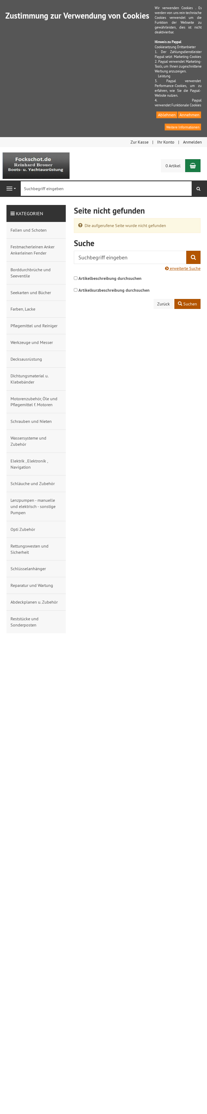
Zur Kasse (139, 142)
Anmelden (192, 142)
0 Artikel (173, 165)
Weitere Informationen (182, 127)
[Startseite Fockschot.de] (36, 165)
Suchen (189, 304)
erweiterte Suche (185, 268)
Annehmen (189, 114)
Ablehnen (167, 114)
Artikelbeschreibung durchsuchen (110, 278)
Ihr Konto (165, 142)
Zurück (163, 304)
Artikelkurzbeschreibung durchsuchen (114, 290)
